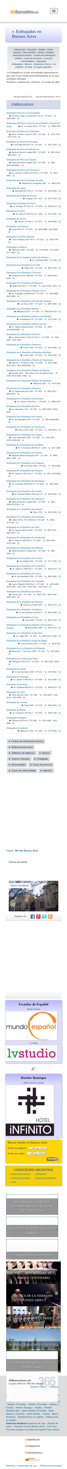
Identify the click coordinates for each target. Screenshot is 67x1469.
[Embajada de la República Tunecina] (12, 278)
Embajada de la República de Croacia (24, 558)
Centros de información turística (27, 741)
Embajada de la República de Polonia (24, 453)
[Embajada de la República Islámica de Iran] (22, 330)
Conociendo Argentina (33, 1169)
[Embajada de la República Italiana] (58, 311)
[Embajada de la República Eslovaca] (17, 394)
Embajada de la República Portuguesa (25, 283)
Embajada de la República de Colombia (25, 581)
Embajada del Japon (16, 188)
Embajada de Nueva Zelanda (20, 237)
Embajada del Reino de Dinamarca (23, 170)
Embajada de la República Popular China (26, 291)
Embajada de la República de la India (24, 491)
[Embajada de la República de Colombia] (49, 587)
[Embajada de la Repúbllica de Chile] (58, 268)
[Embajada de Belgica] (12, 723)
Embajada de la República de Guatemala (26, 537)
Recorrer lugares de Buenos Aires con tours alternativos (32, 1206)
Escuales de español (35, 1429)
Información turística (22, 55)
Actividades (41, 1174)
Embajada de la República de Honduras (25, 517)
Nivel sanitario (29, 52)
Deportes (47, 770)
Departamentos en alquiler (31, 1417)
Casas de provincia (33, 58)
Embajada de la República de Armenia (25, 602)
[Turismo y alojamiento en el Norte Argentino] (33, 1459)
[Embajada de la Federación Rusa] (8, 664)
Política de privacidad (51, 1465)
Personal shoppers (15, 1429)
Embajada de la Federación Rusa (22, 659)
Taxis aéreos (53, 1429)
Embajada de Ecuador (17, 684)
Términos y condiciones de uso (21, 1465)
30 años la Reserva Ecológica (34, 1345)
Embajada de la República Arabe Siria (24, 633)
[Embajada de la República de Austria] (17, 597)
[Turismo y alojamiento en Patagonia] (33, 1446)
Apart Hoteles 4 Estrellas (34, 1410)
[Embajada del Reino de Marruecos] (18, 155)
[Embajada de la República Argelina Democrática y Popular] (58, 628)
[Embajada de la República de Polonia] (18, 458)
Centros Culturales (21, 759)
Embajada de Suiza (16, 211)
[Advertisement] (33, 815)
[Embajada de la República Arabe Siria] (58, 636)
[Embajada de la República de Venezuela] (58, 430)
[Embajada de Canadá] (58, 705)
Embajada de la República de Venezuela (26, 427)
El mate (28, 67)
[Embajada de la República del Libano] (8, 422)
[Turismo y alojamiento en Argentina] (33, 1439)
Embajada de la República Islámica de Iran (27, 324)
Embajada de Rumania (17, 226)
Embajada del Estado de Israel (21, 203)
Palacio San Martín (19, 885)
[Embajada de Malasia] (17, 253)
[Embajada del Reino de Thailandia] (18, 137)
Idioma (41, 52)
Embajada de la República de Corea (24, 573)
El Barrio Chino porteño (32, 1255)
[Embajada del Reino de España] (22, 165)
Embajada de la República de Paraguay (25, 463)
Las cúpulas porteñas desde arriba (32, 1231)
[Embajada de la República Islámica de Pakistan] (58, 319)
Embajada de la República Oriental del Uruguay (29, 301)
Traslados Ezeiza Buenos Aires (29, 1426)
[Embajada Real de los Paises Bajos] (17, 118)
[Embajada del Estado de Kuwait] (58, 198)
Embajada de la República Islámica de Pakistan (29, 316)
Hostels (46, 1414)
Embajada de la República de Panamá (25, 471)
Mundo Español (33, 1009)
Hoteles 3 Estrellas (16, 1404)
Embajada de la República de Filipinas (25, 548)
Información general (21, 1174)
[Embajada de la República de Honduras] (16, 523)
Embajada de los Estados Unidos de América (28, 257)
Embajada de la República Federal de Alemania (29, 381)
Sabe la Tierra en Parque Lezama (33, 1320)
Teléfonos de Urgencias (23, 753)
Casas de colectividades (24, 770)
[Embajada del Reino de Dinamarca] (12, 176)
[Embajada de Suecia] (58, 222)
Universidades (19, 764)
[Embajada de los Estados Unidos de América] (58, 260)
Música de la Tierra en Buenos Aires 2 (33, 1298)
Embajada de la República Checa (22, 617)
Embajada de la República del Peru (23, 406)
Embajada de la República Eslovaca (24, 388)
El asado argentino (43, 67)
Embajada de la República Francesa (24, 344)
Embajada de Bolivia (16, 710)
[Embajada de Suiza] (58, 214)
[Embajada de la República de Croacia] (58, 561)
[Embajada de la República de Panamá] (8, 476)
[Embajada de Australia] (58, 731)
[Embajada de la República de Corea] (58, 576)
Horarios (17, 52)
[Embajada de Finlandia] (58, 680)
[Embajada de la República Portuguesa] (58, 286)
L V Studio (33, 1043)
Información (19, 49)
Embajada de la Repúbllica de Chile (23, 265)
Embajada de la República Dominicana (25, 399)
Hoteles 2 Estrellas (37, 1404)
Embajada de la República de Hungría (24, 509)
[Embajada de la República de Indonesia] (22, 504)
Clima (50, 49)
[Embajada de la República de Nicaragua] (8, 486)
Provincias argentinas (46, 1178)
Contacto (53, 1386)
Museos (28, 64)
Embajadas (17, 64)
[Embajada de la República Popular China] (17, 296)
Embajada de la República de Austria (24, 591)
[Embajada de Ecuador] (58, 687)
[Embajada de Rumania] (8, 232)
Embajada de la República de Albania (24, 609)
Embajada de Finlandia (17, 677)
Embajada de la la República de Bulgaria (26, 648)
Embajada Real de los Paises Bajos (23, 113)
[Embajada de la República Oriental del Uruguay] (58, 304)
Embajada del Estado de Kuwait (21, 196)
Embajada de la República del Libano (24, 416)
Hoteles (38, 1407)
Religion (50, 52)
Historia (42, 49)
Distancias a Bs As (42, 64)
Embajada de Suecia (16, 219)
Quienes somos (38, 1386)
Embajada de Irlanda (16, 669)
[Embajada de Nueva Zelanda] (8, 242)
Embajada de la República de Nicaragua (26, 481)
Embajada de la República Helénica (23, 334)
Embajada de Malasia (17, 247)
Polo (14, 1182)
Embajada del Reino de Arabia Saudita (25, 180)
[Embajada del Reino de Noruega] (58, 145)
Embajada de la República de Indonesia (25, 499)
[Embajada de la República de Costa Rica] (58, 569)
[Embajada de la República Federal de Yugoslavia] (33, 365)
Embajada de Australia (17, 728)
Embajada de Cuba (16, 692)
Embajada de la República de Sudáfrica (25, 445)
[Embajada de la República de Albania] (58, 612)
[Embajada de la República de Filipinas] (12, 554)
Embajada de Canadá (17, 702)
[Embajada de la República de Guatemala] (17, 543)
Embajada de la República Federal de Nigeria (28, 370)
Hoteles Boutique (24, 1407)
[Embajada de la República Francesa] (58, 348)
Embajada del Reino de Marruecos (23, 149)
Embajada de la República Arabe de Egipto (27, 641)
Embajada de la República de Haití (23, 527)
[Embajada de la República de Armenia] (58, 605)
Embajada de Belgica (17, 718)
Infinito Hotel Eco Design (33, 1083)
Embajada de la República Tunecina (24, 273)
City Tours (52, 1426)
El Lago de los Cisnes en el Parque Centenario (34, 1275)
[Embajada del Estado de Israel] (58, 206)
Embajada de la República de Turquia (24, 435)
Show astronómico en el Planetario (32, 1365)
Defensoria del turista (22, 747)
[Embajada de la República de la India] (58, 494)
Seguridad (41, 61)
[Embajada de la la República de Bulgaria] (8, 654)
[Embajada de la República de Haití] (17, 533)
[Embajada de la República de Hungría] (58, 512)
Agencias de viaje (37, 1423)
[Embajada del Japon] (58, 191)
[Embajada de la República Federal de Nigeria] (29, 376)
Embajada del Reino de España (21, 160)
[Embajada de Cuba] (23, 697)
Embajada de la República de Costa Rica (26, 566)
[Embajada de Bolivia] (58, 713)
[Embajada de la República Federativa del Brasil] (58, 355)
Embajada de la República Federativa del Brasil (29, 352)
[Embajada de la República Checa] (58, 620)
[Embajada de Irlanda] (58, 672)
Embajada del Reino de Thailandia (23, 131)
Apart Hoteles (33, 1414)
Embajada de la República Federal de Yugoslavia (30, 360)
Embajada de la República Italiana (23, 309)
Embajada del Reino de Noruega (22, 142)
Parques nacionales (21, 1178)
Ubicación (32, 49)
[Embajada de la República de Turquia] (22, 440)
